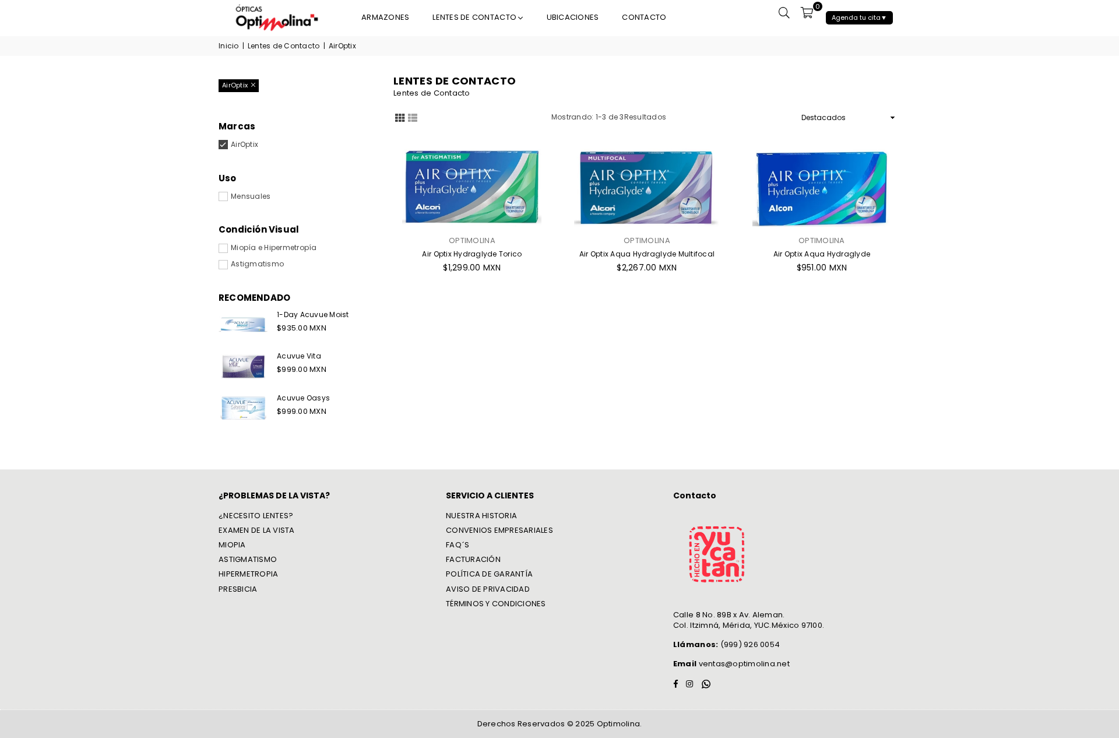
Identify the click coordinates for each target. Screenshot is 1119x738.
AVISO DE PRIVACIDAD (488, 589)
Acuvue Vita (299, 356)
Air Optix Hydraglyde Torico (472, 254)
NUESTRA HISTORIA (481, 515)
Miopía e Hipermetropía (274, 247)
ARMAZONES (385, 17)
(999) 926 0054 (726, 644)
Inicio (229, 46)
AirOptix (244, 144)
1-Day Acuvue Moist (313, 314)
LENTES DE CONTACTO (475, 17)
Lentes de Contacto (284, 46)
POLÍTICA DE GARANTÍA (489, 573)
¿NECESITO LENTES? (256, 515)
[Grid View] (399, 117)
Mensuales (250, 196)
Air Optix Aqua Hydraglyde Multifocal (647, 254)
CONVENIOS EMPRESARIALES (499, 530)
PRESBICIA (238, 589)
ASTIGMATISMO (248, 559)
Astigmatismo (257, 264)
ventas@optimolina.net (743, 663)
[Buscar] (784, 12)
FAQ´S (457, 544)
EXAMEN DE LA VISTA (257, 530)
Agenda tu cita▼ (859, 17)
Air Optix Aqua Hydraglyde (822, 254)
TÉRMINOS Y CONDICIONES (496, 603)
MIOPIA (232, 544)
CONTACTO (644, 17)
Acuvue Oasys (303, 398)
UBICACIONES (573, 17)
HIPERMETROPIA (248, 573)
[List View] (412, 117)
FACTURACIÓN (473, 559)
